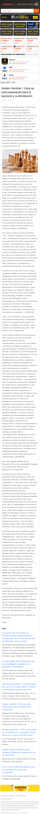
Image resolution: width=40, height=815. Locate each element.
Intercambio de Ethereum (21, 812)
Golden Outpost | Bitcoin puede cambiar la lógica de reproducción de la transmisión (18, 752)
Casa (3, 82)
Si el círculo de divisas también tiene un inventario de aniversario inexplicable (18, 769)
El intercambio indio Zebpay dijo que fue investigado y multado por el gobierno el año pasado (18, 664)
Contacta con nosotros (7, 795)
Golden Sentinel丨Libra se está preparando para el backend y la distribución (16, 707)
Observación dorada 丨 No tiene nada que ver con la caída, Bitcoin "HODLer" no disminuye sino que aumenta (19, 687)
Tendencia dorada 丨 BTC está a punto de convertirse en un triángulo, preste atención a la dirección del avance (19, 732)
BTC (8, 82)
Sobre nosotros (21, 795)
